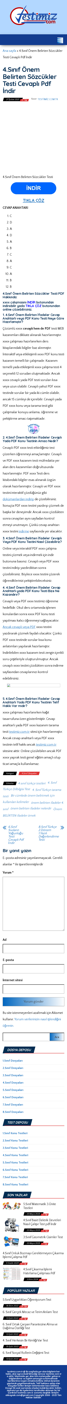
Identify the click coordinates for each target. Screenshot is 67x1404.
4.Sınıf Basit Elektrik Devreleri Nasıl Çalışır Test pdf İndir (42, 1222)
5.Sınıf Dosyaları (13, 1090)
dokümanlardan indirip (18, 499)
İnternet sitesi (13, 980)
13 (22, 1347)
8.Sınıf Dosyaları (13, 1112)
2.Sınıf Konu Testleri (15, 1140)
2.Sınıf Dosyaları (13, 1068)
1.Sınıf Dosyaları (13, 1060)
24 (22, 1306)
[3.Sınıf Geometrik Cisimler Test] (12, 1241)
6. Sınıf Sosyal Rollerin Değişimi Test (26, 1353)
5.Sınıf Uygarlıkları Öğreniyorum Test (27, 1300)
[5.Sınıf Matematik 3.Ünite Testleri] (12, 1206)
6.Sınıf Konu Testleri (15, 1169)
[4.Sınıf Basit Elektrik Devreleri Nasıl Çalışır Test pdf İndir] (12, 1225)
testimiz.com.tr (48, 99)
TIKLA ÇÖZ (33, 200)
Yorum (8, 872)
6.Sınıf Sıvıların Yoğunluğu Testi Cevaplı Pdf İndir (16, 835)
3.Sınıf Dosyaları (13, 1075)
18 (22, 1319)
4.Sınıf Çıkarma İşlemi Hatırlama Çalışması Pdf (39, 1271)
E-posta (8, 960)
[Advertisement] (33, 137)
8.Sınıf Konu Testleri (15, 1184)
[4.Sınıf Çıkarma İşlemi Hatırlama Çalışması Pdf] (12, 1273)
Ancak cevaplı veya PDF (19, 627)
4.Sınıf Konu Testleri (15, 1155)
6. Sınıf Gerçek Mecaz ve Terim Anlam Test (30, 1312)
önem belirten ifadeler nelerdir (30, 808)
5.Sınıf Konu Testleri (15, 1162)
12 (22, 1359)
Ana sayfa (9, 51)
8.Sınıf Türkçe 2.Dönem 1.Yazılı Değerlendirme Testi (48, 833)
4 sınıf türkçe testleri (31, 783)
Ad (4, 940)
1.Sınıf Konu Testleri (15, 1133)
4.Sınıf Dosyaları (29, 773)
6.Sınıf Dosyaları (13, 1097)
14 (22, 1335)
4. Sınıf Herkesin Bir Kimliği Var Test (25, 1340)
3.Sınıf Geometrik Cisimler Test (43, 1237)
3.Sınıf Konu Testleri (15, 1148)
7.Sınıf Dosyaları (13, 1104)
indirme (24, 531)
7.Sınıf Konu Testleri (15, 1177)
